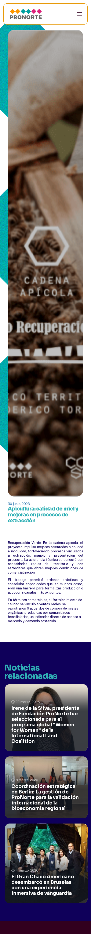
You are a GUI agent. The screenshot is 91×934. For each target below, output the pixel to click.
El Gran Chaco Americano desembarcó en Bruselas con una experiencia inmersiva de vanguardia (42, 885)
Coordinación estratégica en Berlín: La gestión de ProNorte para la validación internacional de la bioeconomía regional (45, 797)
